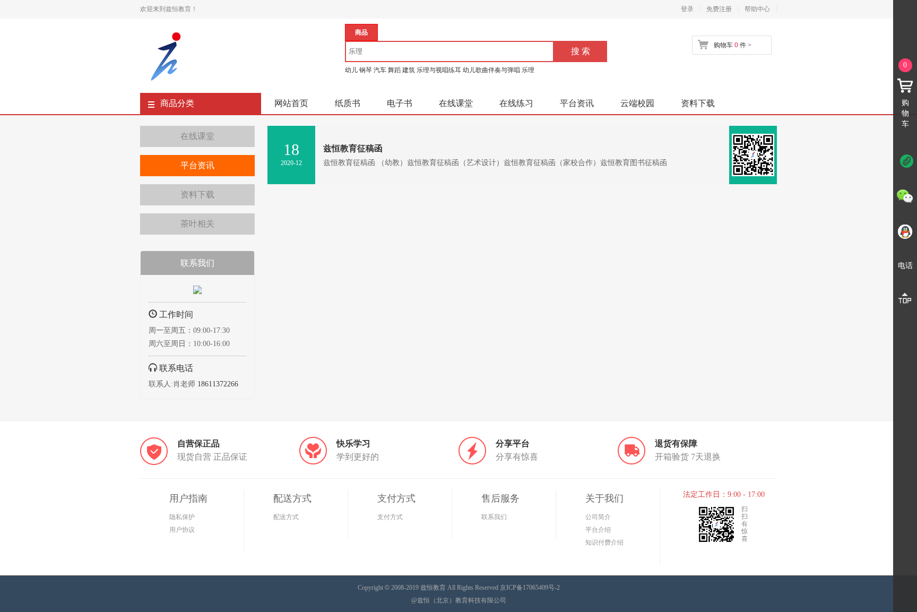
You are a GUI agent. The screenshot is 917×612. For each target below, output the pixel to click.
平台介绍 (598, 529)
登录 (687, 9)
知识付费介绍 (604, 542)
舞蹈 (394, 70)
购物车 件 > (732, 45)
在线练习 (516, 103)
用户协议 (182, 529)
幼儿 (351, 70)
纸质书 (347, 103)
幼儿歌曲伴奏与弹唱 (491, 70)
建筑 (408, 70)
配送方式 (286, 517)
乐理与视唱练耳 (439, 70)
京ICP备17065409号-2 (530, 587)
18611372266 (217, 384)
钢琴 (365, 70)
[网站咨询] (197, 292)
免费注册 (719, 9)
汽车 (380, 70)
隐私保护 (182, 517)
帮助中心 (757, 9)
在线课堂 (456, 103)
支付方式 (390, 517)
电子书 (399, 103)
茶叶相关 (197, 223)
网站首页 (291, 103)
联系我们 (494, 517)
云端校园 (637, 103)
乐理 (528, 70)
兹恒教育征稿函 (353, 148)
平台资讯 (577, 103)
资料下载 (698, 103)
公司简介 (598, 517)
